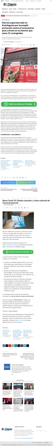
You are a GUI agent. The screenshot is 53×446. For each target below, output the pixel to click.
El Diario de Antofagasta (9, 41)
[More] (33, 45)
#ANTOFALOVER (12, 12)
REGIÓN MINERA (31, 9)
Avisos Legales (38, 0)
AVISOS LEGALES (19, 12)
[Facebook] (19, 45)
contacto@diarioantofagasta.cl (26, 438)
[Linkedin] (30, 45)
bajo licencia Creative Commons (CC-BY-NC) (30, 444)
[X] (21, 45)
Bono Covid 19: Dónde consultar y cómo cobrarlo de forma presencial (9, 190)
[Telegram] (22, 177)
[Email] (17, 177)
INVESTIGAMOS (5, 12)
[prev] (34, 16)
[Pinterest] (24, 45)
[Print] (19, 177)
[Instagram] (40, 431)
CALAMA (10, 9)
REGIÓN (14, 9)
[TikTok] (43, 431)
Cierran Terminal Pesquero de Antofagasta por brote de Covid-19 (30, 162)
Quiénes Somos (32, 0)
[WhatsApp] (27, 45)
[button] (51, 0)
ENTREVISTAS (37, 9)
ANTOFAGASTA (5, 9)
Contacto (27, 0)
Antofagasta (6, 19)
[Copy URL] (25, 177)
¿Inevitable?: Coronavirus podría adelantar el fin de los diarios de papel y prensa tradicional (28, 190)
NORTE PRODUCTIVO (22, 9)
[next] (36, 16)
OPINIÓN (43, 9)
